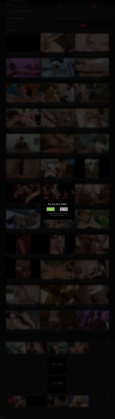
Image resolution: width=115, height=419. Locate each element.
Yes (51, 209)
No (64, 209)
